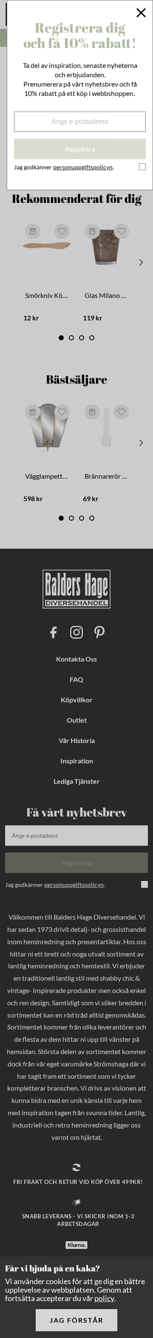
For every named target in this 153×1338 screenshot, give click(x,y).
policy (104, 1298)
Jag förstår (76, 1320)
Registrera (80, 149)
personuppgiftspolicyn (83, 167)
